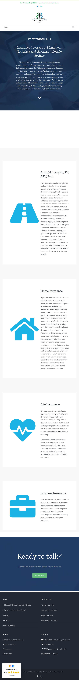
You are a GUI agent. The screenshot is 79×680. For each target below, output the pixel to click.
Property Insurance (49, 610)
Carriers (7, 620)
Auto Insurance (48, 605)
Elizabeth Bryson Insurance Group (17, 605)
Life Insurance (47, 615)
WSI (43, 672)
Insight (7, 615)
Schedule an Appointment (13, 640)
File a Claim (7, 654)
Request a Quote (9, 644)
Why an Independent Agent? (15, 610)
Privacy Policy (9, 625)
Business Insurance (49, 620)
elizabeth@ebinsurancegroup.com (49, 3)
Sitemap (61, 672)
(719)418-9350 (33, 3)
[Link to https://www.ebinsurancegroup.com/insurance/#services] (39, 97)
